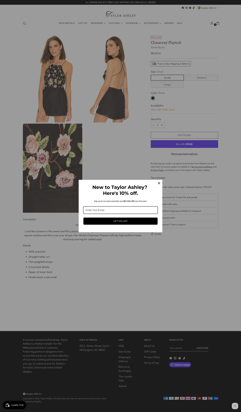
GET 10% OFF (120, 221)
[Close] (159, 183)
